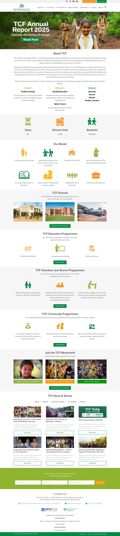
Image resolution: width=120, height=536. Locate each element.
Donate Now (102, 1)
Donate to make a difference (28, 381)
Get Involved (61, 7)
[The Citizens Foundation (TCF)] (21, 7)
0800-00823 (27, 503)
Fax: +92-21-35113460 (95, 503)
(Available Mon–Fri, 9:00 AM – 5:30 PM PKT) (45, 503)
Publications (84, 7)
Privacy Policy (82, 534)
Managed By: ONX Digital (101, 534)
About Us (40, 7)
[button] (118, 30)
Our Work (50, 7)
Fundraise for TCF (89, 1)
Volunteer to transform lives (60, 381)
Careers (93, 7)
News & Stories (73, 7)
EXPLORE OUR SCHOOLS (60, 226)
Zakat (100, 7)
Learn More (60, 262)
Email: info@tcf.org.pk (74, 503)
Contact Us (90, 534)
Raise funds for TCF (92, 381)
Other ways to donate (60, 388)
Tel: (21, 503)
